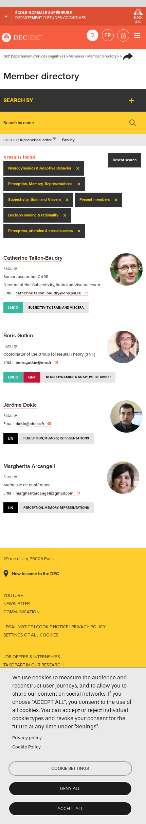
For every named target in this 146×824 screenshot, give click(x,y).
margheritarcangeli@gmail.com (44, 493)
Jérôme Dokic (20, 405)
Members (76, 56)
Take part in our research (33, 665)
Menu (137, 35)
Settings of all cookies (30, 635)
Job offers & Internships (31, 657)
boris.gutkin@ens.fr (33, 362)
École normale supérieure (43, 13)
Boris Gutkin (18, 335)
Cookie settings (70, 768)
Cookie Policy (26, 747)
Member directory (102, 56)
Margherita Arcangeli (29, 466)
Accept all (70, 808)
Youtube (13, 595)
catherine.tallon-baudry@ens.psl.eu (48, 293)
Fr (108, 35)
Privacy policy (27, 738)
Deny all (70, 788)
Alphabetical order (38, 140)
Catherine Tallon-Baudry (32, 258)
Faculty (68, 140)
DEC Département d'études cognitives (22, 37)
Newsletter (16, 604)
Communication (21, 612)
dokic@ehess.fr (30, 423)
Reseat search (124, 160)
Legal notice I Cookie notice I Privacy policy (54, 627)
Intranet (123, 35)
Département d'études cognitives (50, 18)
